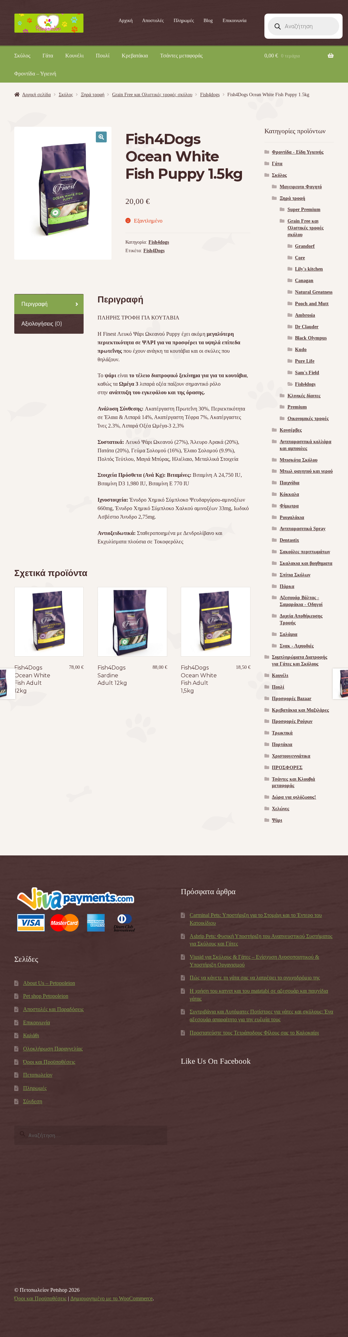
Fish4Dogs (153, 250)
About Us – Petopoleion (49, 983)
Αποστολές (153, 20)
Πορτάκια (282, 744)
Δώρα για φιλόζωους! (294, 797)
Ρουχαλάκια (292, 517)
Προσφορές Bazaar (291, 698)
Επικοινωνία (234, 20)
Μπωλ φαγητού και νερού (306, 471)
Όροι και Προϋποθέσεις (49, 1062)
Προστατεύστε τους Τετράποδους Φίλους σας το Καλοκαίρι (254, 1033)
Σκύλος (22, 55)
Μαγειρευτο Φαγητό (301, 186)
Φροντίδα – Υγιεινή (35, 73)
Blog (208, 20)
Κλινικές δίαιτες (304, 395)
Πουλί (102, 55)
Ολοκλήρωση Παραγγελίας (53, 1049)
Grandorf (305, 246)
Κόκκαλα (289, 494)
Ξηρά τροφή (92, 94)
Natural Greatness (313, 292)
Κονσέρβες (291, 430)
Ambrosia (305, 315)
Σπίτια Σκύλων (295, 574)
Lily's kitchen (309, 269)
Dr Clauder (306, 326)
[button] (101, 137)
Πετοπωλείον (37, 1075)
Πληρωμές (184, 20)
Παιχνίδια (289, 482)
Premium (297, 407)
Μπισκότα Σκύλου (298, 460)
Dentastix (289, 540)
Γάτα (47, 55)
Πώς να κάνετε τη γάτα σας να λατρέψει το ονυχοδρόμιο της (255, 977)
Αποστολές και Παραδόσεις (53, 1009)
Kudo (301, 349)
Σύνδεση (32, 1101)
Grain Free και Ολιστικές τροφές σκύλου (152, 94)
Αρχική (126, 20)
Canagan (304, 280)
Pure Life (304, 361)
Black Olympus (311, 338)
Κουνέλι (74, 55)
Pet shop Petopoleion (45, 996)
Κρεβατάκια (135, 55)
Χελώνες (280, 808)
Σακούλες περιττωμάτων (305, 551)
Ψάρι (277, 820)
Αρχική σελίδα (36, 94)
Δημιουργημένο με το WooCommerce (111, 1298)
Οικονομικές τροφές (308, 418)
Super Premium (304, 209)
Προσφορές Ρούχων (292, 721)
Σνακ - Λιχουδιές (297, 645)
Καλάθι (31, 1035)
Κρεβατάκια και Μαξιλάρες (300, 710)
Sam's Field (307, 372)
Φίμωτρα (289, 505)
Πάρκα (287, 586)
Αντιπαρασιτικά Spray (303, 528)
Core (300, 257)
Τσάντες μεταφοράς (181, 55)
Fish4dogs (210, 94)
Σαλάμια (288, 634)
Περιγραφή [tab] (34, 304)
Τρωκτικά (282, 732)
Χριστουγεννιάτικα (291, 756)
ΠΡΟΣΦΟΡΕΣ (287, 767)
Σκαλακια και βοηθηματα (306, 563)
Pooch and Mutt (312, 303)
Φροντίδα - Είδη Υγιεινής (298, 152)
